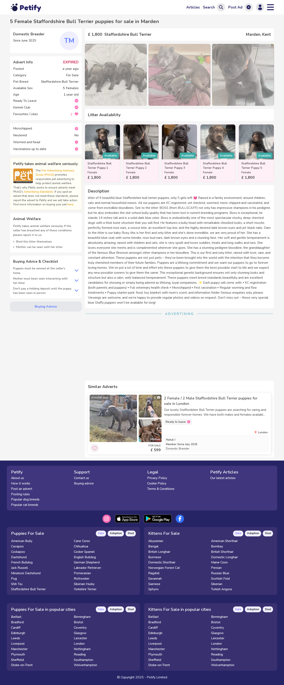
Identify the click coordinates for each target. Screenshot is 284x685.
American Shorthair (224, 541)
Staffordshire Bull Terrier (28, 589)
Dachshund (19, 557)
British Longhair (159, 552)
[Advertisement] (179, 348)
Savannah (155, 579)
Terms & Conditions (160, 489)
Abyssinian (155, 541)
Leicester (80, 638)
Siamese (154, 584)
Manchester (19, 649)
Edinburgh (18, 633)
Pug (14, 579)
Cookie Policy (156, 483)
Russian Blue (220, 573)
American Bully (21, 541)
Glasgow (80, 633)
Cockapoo (18, 552)
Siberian (216, 584)
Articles (193, 7)
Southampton (83, 660)
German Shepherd (87, 562)
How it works (20, 483)
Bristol (78, 622)
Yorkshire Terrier (85, 589)
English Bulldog (85, 557)
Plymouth (18, 654)
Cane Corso (82, 541)
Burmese (154, 557)
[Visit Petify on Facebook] (180, 519)
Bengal (153, 546)
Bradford (17, 622)
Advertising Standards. (39, 192)
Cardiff (15, 628)
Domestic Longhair (224, 557)
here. (70, 204)
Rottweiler (81, 579)
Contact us (81, 478)
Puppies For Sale (27, 533)
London (79, 644)
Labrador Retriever (87, 568)
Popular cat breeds (24, 505)
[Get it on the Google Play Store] (158, 519)
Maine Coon (219, 562)
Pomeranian (82, 573)
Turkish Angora (221, 589)
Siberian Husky (84, 584)
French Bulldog (22, 562)
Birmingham (82, 617)
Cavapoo (17, 546)
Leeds (15, 638)
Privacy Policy (157, 478)
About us (17, 478)
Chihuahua (81, 546)
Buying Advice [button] (46, 306)
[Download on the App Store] (127, 519)
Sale (101, 533)
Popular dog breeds (25, 499)
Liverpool (18, 644)
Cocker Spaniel (84, 552)
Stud (131, 533)
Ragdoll (153, 573)
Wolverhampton (85, 665)
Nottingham (82, 649)
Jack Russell (19, 568)
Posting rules (20, 494)
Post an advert (21, 489)
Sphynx (153, 589)
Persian (216, 568)
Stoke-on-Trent (22, 665)
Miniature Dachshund (26, 573)
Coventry (80, 628)
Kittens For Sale (164, 533)
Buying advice (84, 483)
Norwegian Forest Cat (164, 568)
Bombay (217, 546)
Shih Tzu (16, 584)
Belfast (16, 617)
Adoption (116, 533)
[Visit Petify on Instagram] (106, 519)
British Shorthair (222, 552)
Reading (80, 654)
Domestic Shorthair (161, 562)
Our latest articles (223, 478)
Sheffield (17, 660)
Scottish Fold (220, 579)
